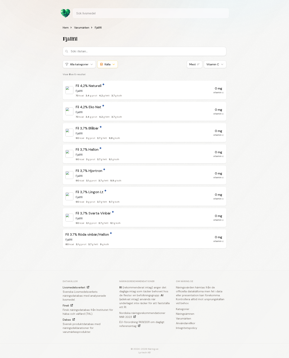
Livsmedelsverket (74, 287)
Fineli (66, 305)
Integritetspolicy (186, 328)
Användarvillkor (185, 323)
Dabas (67, 319)
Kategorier (182, 309)
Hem (66, 27)
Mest (192, 64)
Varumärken (81, 27)
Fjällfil (98, 27)
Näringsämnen (185, 314)
